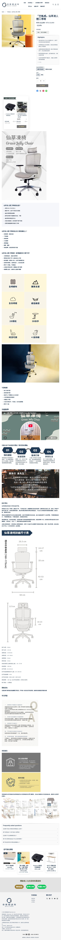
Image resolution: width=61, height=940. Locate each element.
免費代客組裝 (40, 69)
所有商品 (30, 2)
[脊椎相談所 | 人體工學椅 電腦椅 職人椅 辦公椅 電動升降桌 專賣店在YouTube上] (55, 899)
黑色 (42, 74)
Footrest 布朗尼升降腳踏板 (10, 114)
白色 (38, 74)
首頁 (25, 2)
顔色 (37, 72)
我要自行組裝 (48, 69)
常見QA (30, 6)
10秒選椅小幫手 (39, 2)
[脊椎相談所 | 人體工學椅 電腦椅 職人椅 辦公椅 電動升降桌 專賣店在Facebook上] (49, 899)
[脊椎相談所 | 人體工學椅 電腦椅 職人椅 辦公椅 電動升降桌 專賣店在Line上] (57, 899)
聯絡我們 (42, 6)
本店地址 (33, 900)
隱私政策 (28, 937)
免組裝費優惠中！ (40, 67)
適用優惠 (38, 29)
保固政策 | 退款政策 (35, 937)
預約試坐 (47, 2)
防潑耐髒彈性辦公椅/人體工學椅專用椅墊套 (22, 115)
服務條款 (24, 937)
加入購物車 (21, 126)
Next (32, 31)
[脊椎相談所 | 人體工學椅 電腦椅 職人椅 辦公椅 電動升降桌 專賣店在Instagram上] (52, 899)
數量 (37, 78)
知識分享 (36, 6)
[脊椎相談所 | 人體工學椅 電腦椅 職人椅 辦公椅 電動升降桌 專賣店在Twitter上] (47, 899)
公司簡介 (33, 901)
